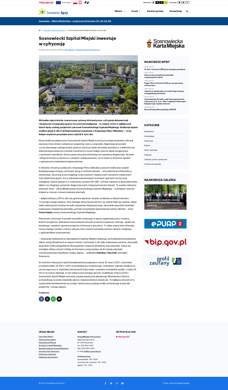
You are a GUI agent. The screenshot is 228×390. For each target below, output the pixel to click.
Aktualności (70, 50)
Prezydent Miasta (46, 336)
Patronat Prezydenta (47, 339)
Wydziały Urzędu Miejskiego (50, 345)
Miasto (118, 11)
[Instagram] (117, 383)
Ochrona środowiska (152, 164)
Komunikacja (149, 136)
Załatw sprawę (155, 11)
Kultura (147, 145)
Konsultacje (176, 11)
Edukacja (147, 155)
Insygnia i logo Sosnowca (49, 351)
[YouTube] (122, 383)
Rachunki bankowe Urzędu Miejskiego (53, 348)
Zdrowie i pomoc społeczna (54, 30)
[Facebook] (106, 383)
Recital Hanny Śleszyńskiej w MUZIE (160, 109)
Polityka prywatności (47, 354)
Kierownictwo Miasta (47, 342)
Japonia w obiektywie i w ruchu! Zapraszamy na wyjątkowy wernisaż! (164, 92)
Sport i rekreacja (150, 150)
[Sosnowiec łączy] (53, 11)
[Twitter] (111, 383)
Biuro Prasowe (183, 383)
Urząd (134, 11)
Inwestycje (148, 141)
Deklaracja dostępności (48, 357)
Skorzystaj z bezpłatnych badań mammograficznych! (158, 76)
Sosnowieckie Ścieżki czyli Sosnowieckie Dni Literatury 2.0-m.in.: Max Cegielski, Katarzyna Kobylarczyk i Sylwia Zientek (165, 101)
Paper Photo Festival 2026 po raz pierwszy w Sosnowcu (163, 84)
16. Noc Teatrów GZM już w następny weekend (164, 69)
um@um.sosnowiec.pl (92, 351)
